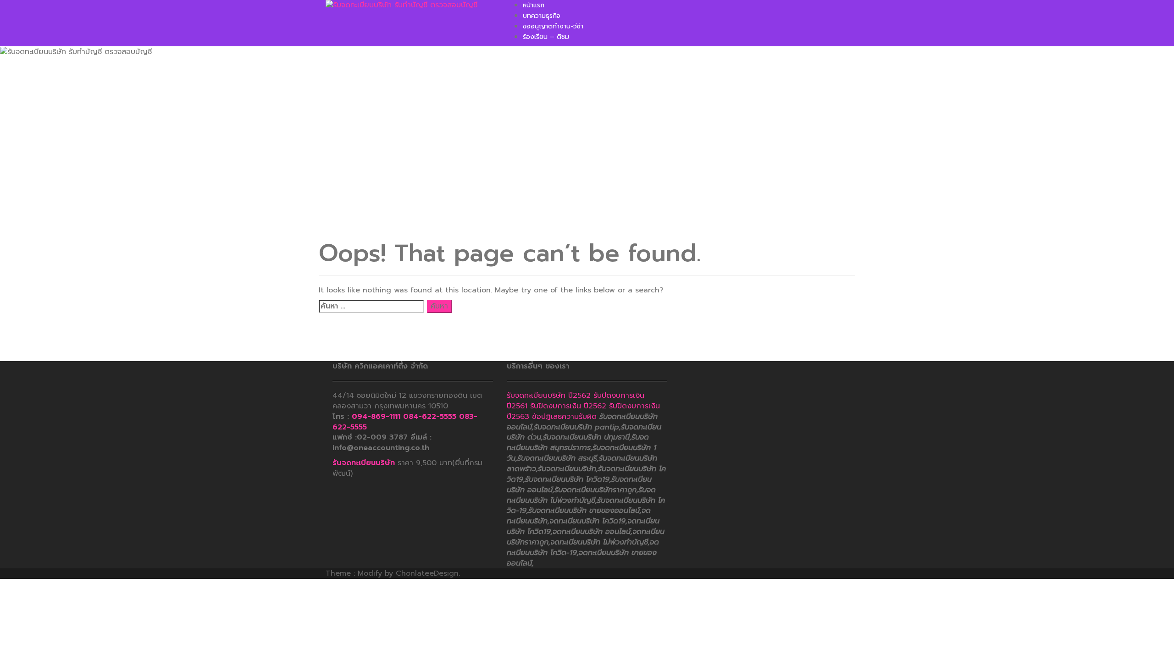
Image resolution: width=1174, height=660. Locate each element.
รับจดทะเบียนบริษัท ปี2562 (549, 395)
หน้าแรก (533, 5)
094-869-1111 (376, 416)
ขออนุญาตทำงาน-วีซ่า (553, 26)
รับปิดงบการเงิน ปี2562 (568, 406)
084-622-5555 (429, 416)
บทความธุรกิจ (541, 16)
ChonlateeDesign (427, 573)
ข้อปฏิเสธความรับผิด (564, 416)
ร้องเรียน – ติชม (546, 37)
